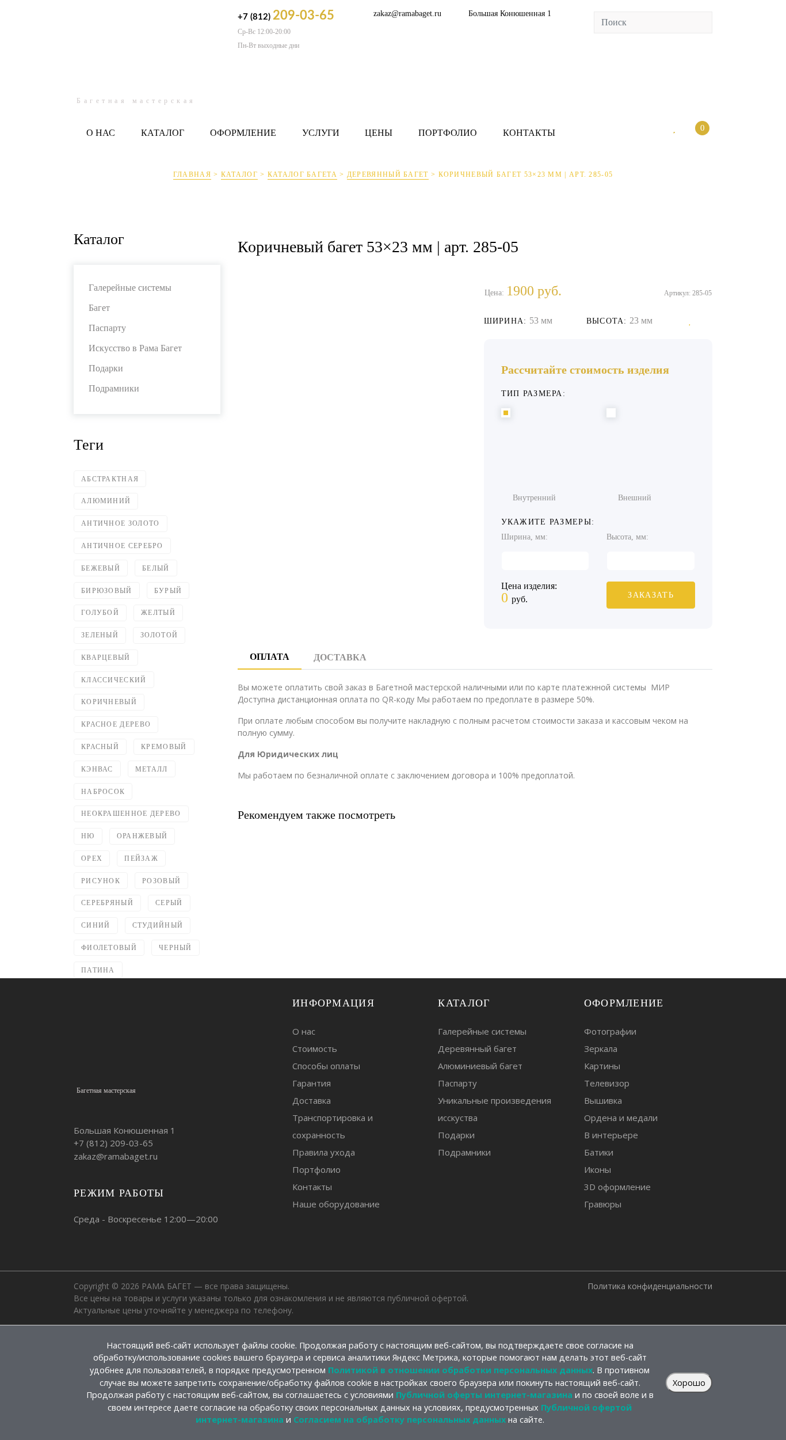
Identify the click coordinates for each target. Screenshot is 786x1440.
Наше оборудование (336, 1204)
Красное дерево (116, 724)
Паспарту (107, 328)
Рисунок (100, 881)
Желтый (158, 613)
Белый (156, 568)
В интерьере (611, 1135)
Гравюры (602, 1204)
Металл (151, 769)
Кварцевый (106, 657)
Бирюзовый (106, 591)
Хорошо (689, 1382)
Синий (95, 925)
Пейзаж (141, 858)
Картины (602, 1066)
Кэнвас (97, 769)
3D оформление (617, 1186)
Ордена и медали (621, 1117)
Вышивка (603, 1100)
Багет (99, 308)
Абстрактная (110, 479)
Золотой (159, 635)
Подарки (106, 368)
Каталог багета (302, 174)
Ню (88, 836)
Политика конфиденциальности (649, 1286)
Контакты (529, 133)
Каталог (162, 133)
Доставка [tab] (340, 657)
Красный (100, 747)
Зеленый (100, 635)
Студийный (158, 925)
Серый (169, 903)
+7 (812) (286, 15)
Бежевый (100, 568)
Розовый (161, 881)
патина (98, 970)
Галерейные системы (130, 287)
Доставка (311, 1100)
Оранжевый (142, 836)
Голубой (100, 613)
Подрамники (114, 388)
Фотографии (610, 1031)
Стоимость (314, 1048)
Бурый (168, 591)
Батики (598, 1152)
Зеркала (600, 1048)
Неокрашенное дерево (131, 814)
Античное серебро (122, 546)
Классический (114, 680)
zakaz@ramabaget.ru (407, 13)
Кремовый (163, 747)
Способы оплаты (326, 1066)
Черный (175, 948)
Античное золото (120, 523)
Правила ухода (323, 1152)
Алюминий (106, 501)
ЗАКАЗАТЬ (650, 595)
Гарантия (311, 1083)
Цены (378, 133)
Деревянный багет (388, 174)
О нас (100, 133)
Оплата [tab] (269, 657)
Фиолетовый (109, 948)
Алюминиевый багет (480, 1066)
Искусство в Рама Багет (135, 348)
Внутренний (534, 497)
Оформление (243, 133)
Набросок (103, 792)
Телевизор (606, 1083)
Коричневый (109, 702)
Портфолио (447, 133)
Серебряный (107, 903)
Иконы (597, 1169)
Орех (91, 858)
